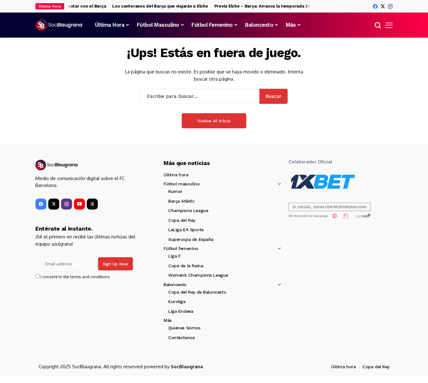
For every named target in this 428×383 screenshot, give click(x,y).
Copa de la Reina (185, 265)
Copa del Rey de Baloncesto (197, 292)
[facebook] (375, 6)
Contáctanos (181, 337)
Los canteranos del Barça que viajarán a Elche (157, 6)
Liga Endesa (180, 311)
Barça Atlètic (181, 201)
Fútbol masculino (182, 183)
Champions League (188, 210)
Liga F (174, 255)
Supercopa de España (190, 239)
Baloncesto (175, 284)
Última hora (176, 174)
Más (168, 320)
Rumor (175, 191)
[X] (383, 6)
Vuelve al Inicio (214, 120)
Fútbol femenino (181, 248)
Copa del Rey (181, 220)
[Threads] (92, 204)
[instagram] (390, 6)
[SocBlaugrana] (58, 25)
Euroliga (176, 301)
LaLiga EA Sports (185, 229)
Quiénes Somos (184, 327)
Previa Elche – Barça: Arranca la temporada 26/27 (263, 6)
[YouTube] (79, 204)
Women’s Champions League (198, 275)
